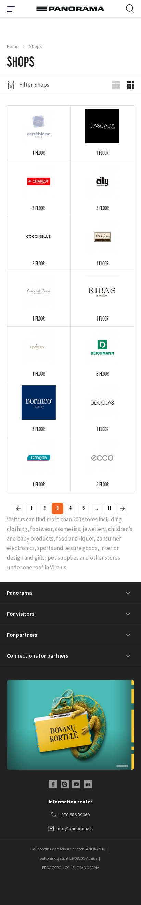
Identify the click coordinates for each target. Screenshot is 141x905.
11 (109, 509)
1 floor (39, 153)
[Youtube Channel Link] (76, 784)
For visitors (20, 613)
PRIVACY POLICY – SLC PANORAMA (70, 867)
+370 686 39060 (74, 815)
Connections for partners (37, 655)
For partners (22, 634)
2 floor (38, 209)
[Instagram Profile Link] (65, 784)
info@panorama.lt (75, 828)
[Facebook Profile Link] (53, 784)
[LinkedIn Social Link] (88, 784)
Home (13, 46)
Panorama (19, 592)
